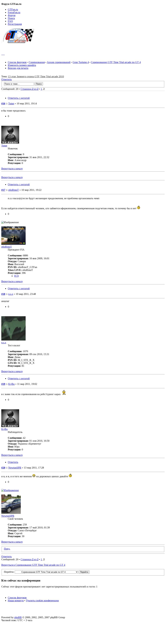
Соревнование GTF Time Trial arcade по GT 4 (116, 62)
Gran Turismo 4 (81, 62)
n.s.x (10, 294)
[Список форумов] (19, 42)
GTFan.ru (13, 9)
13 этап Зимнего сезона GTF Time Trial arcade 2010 (36, 76)
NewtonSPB (14, 467)
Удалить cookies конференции (42, 600)
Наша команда (16, 600)
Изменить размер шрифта (22, 65)
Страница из (29, 89)
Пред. (7, 548)
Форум (11, 15)
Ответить (6, 79)
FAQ (10, 21)
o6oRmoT (13, 190)
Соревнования (37, 62)
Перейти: (9, 571)
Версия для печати (18, 68)
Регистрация (15, 24)
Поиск (11, 18)
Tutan (11, 103)
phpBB (18, 617)
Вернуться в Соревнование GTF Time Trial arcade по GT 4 (33, 565)
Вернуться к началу (12, 168)
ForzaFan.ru (14, 12)
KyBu (11, 384)
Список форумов (17, 62)
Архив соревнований (59, 62)
